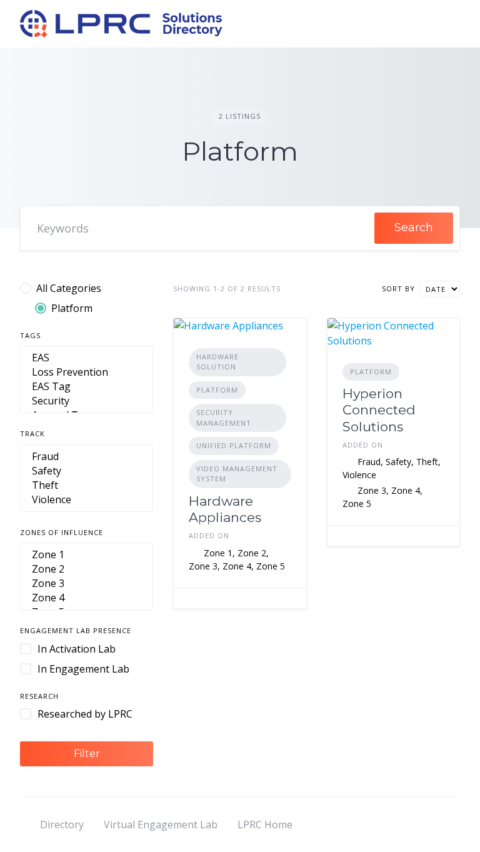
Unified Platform (233, 445)
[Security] (86, 401)
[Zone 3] (86, 583)
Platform (217, 389)
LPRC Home (265, 824)
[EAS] (86, 358)
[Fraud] (86, 456)
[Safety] (86, 471)
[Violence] (86, 500)
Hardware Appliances (225, 509)
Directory (62, 824)
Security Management (223, 418)
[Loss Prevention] (86, 372)
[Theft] (86, 485)
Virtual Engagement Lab (161, 824)
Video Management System (237, 474)
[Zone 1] (86, 555)
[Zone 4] (86, 598)
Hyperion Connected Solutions (379, 410)
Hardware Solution (217, 362)
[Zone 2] (86, 569)
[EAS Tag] (86, 386)
